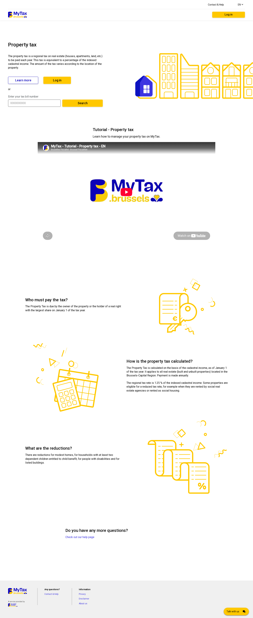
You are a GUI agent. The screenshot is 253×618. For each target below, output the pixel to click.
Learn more (23, 80)
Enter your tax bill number (23, 96)
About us (83, 603)
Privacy (82, 594)
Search (83, 103)
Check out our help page (79, 537)
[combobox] (240, 4)
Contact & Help (216, 4)
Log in (229, 14)
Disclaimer (84, 599)
